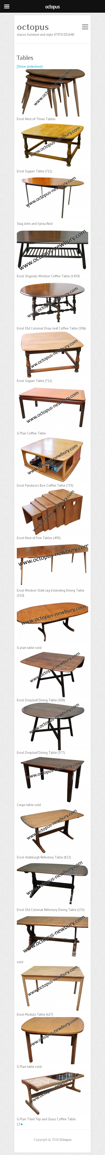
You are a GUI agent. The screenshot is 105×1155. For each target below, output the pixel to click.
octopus (33, 27)
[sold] (52, 915)
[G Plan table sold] (52, 1019)
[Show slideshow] (30, 66)
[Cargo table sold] (52, 758)
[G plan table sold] (52, 600)
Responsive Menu (85, 26)
